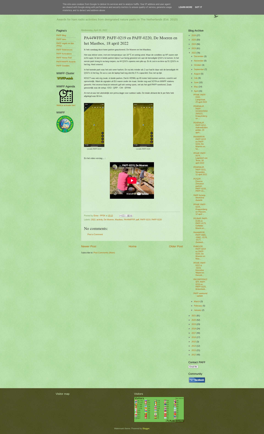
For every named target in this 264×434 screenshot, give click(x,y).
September (199, 69)
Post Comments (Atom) (104, 253)
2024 (194, 44)
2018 (194, 329)
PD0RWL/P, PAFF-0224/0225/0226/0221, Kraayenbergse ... (200, 112)
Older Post (176, 246)
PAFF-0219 (145, 220)
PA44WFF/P (129, 220)
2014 (194, 346)
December (199, 56)
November (199, 61)
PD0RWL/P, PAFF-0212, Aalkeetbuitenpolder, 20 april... (200, 128)
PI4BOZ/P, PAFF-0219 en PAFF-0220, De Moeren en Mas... (199, 252)
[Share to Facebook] (128, 215)
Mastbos (119, 220)
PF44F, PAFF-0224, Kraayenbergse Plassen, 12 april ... (200, 209)
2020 (194, 320)
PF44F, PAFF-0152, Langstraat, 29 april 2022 (200, 98)
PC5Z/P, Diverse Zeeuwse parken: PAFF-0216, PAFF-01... (199, 185)
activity (100, 220)
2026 (194, 35)
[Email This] (120, 215)
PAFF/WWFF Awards (66, 62)
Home (133, 246)
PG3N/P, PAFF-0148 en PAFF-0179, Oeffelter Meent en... (200, 223)
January (198, 310)
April (196, 91)
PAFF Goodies (63, 66)
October (198, 65)
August (197, 74)
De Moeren (109, 220)
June (196, 82)
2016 (194, 337)
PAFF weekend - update (200, 294)
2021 (194, 316)
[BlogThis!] (123, 215)
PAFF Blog (61, 35)
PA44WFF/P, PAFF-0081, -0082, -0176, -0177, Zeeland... (200, 237)
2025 (194, 40)
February (198, 306)
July (196, 78)
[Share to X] (126, 215)
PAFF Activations (64, 54)
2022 (93, 220)
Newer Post (88, 246)
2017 (194, 333)
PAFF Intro (61, 39)
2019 (194, 324)
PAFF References (64, 50)
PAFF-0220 (157, 220)
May (196, 87)
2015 (194, 342)
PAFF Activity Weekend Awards (199, 197)
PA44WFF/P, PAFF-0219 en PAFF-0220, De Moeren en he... (199, 143)
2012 (194, 355)
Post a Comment (95, 234)
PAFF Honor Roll (64, 58)
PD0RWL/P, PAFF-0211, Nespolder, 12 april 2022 (200, 171)
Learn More (185, 7)
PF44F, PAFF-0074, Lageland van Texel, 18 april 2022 (200, 158)
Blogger (146, 428)
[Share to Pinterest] (131, 215)
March (197, 301)
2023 (194, 48)
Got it (198, 7)
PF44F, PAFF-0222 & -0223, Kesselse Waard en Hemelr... (199, 269)
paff (137, 220)
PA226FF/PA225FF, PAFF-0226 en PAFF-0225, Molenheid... (200, 284)
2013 (194, 350)
